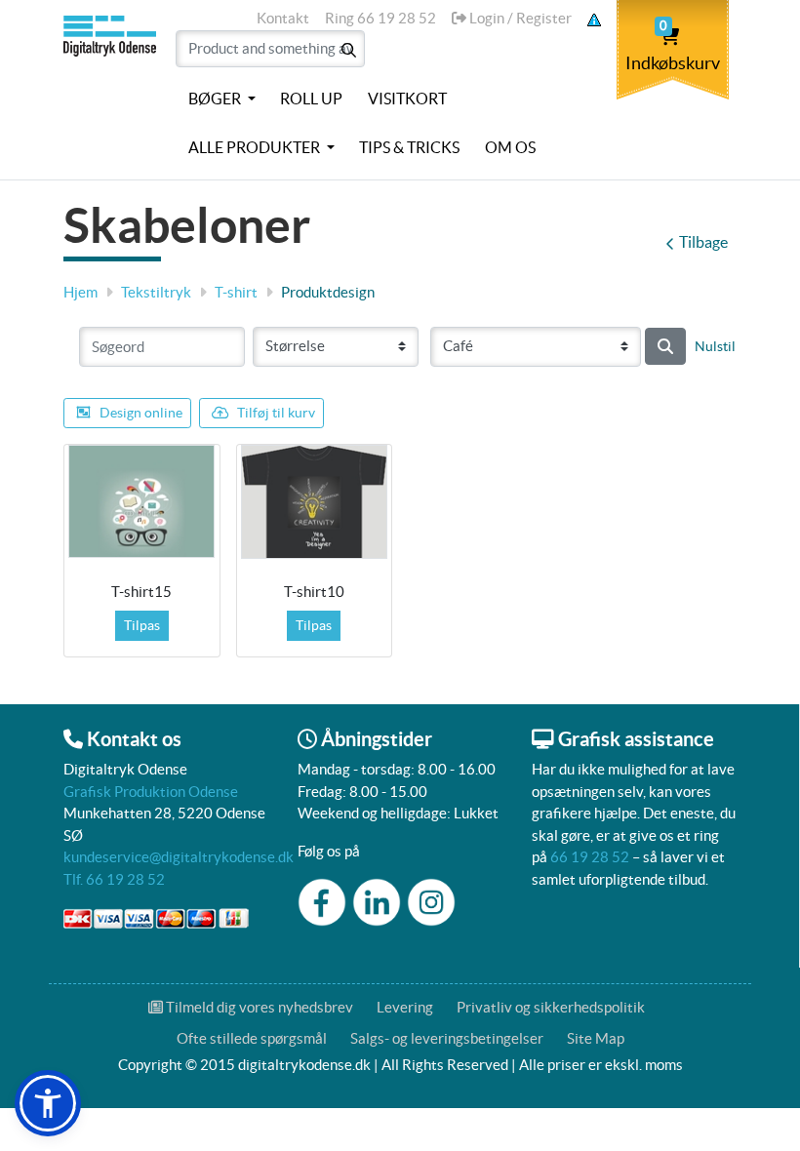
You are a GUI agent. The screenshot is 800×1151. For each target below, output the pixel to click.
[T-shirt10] (314, 502)
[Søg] (665, 346)
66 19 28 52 (589, 857)
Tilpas (142, 625)
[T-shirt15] (141, 501)
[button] (48, 1103)
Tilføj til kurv (276, 412)
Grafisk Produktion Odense (150, 791)
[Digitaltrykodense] (111, 86)
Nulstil (715, 346)
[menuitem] (222, 99)
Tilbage (703, 242)
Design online (141, 412)
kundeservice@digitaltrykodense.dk (178, 857)
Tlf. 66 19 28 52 (114, 879)
